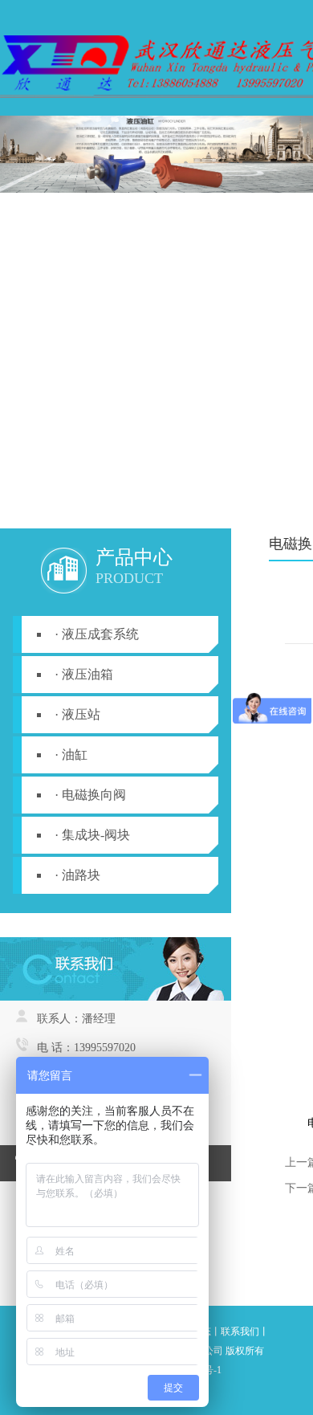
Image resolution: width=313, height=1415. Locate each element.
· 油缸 (71, 754)
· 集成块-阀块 (92, 835)
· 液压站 (77, 714)
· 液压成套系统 (97, 634)
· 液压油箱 (84, 674)
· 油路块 (77, 875)
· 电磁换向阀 (90, 794)
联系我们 (240, 1331)
